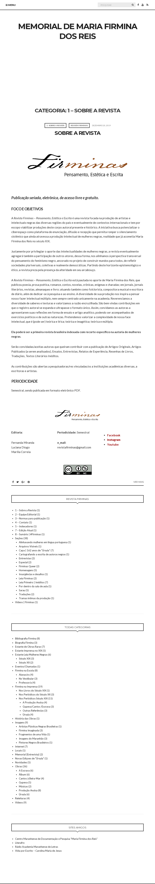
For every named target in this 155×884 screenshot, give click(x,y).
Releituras (20, 798)
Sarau (22, 590)
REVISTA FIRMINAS (79, 125)
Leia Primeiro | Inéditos (31, 582)
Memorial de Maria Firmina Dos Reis (77, 31)
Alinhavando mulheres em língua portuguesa (43, 542)
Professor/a (25, 682)
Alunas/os (24, 674)
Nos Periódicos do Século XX (34, 694)
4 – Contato (21, 522)
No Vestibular (26, 678)
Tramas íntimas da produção (34, 598)
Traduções (25, 594)
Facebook (113, 435)
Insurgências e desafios (31, 574)
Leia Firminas (26, 578)
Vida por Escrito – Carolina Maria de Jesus (38, 850)
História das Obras (25, 718)
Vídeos (19, 802)
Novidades (21, 762)
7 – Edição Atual (24, 530)
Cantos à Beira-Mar (29, 778)
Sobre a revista (77, 133)
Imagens (19, 722)
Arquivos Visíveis (28, 546)
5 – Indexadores (24, 526)
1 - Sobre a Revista (55, 125)
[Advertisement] (77, 78)
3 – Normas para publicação (30, 518)
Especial (23, 562)
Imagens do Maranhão (31, 738)
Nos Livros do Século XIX (32, 690)
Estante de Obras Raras (28, 646)
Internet (19, 746)
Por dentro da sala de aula (33, 586)
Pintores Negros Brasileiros (34, 742)
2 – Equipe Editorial (25, 514)
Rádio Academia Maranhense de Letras (36, 846)
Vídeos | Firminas (24, 602)
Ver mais (138, 482)
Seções (19, 538)
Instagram (113, 439)
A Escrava (24, 770)
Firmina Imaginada (29, 730)
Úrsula (26, 714)
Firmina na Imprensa (26, 686)
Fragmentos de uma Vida (32, 734)
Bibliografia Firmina (25, 638)
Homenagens (26, 570)
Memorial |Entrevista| (27, 754)
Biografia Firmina (24, 642)
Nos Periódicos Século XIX (33, 698)
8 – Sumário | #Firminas (28, 534)
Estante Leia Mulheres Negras (31, 654)
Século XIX (24, 658)
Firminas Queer (27, 566)
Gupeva (23, 782)
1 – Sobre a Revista (25, 510)
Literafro (20, 842)
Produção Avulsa (28, 790)
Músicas (23, 786)
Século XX (24, 662)
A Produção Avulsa (33, 702)
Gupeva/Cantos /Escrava (36, 706)
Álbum (22, 774)
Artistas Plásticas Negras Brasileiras (38, 726)
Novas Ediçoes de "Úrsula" (29, 758)
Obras (18, 766)
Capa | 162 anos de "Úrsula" (34, 550)
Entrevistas (25, 558)
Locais (18, 750)
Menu (12, 5)
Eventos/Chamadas (26, 666)
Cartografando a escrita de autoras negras (42, 554)
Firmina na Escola (24, 670)
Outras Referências (33, 710)
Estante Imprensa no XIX (28, 650)
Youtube (113, 444)
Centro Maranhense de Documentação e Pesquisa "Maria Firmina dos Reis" (56, 838)
